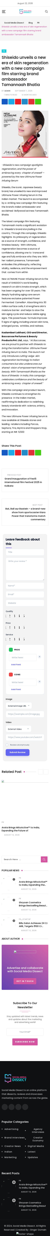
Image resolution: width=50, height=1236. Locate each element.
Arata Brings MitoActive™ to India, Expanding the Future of (21, 829)
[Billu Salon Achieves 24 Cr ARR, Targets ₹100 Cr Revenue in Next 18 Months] (9, 925)
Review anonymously (19, 745)
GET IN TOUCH (24, 981)
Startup (27, 919)
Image (9, 699)
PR (3, 822)
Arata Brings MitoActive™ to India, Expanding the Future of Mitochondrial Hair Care (33, 886)
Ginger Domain (38, 1229)
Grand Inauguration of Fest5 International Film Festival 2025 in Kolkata (23, 482)
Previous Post (14, 475)
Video (9, 722)
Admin (7, 91)
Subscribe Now (25, 1041)
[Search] (46, 11)
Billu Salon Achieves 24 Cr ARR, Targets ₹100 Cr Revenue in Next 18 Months (33, 926)
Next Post (38, 505)
